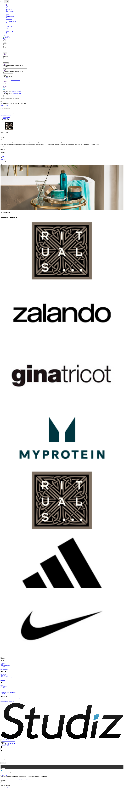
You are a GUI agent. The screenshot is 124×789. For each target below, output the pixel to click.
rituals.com (3, 159)
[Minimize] (2, 763)
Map (4, 35)
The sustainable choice (5, 665)
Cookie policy (19, 778)
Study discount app (4, 669)
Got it (2, 105)
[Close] (1, 101)
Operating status (4, 686)
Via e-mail (5, 86)
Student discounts (6, 117)
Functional (3, 782)
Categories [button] (5, 4)
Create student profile (7, 77)
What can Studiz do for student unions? (9, 699)
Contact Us (3, 687)
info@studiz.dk (7, 744)
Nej (1, 768)
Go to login (5, 105)
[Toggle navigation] (6, 2)
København (5, 118)
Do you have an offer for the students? (8, 692)
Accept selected (4, 787)
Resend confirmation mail (6, 115)
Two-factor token (6, 47)
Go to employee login (15, 80)
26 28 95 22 (3, 156)
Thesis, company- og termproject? (7, 701)
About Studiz (3, 663)
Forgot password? (6, 51)
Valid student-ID (4, 693)
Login (4, 92)
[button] (5, 53)
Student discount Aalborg (6, 666)
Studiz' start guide (4, 675)
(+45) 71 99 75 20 (11, 743)
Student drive (3, 678)
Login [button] (4, 39)
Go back (5, 54)
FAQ (2, 685)
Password (5, 42)
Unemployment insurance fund (7, 677)
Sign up (4, 38)
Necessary (3, 780)
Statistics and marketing (5, 785)
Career (2, 664)
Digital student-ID (4, 667)
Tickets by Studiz (4, 676)
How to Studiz (6, 36)
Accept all (9, 787)
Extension (3, 680)
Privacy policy (27, 778)
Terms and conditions (5, 745)
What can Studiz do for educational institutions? (10, 698)
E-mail (4, 40)
